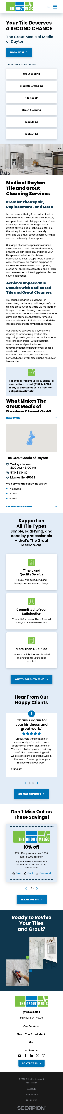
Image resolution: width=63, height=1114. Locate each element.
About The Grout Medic (31, 1034)
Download (45, 873)
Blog (31, 1042)
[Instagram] (43, 1055)
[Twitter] (37, 1055)
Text (18, 873)
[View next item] (37, 783)
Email (30, 873)
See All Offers (30, 899)
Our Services (31, 1026)
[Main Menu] (55, 7)
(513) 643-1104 (31, 1012)
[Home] (19, 6)
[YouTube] (19, 1055)
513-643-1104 (19, 472)
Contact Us (30, 1063)
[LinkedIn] (31, 1055)
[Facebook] (25, 1055)
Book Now (17, 52)
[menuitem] (31, 1082)
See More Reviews (29, 794)
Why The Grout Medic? (30, 679)
